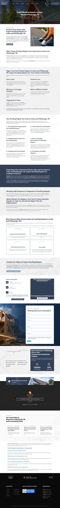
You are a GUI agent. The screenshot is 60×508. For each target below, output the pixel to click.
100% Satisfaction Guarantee (11, 362)
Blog (32, 3)
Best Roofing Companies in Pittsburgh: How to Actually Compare (14, 429)
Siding (8, 491)
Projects (27, 3)
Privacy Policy (17, 492)
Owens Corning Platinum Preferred (12, 360)
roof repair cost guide (46, 444)
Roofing (8, 489)
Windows (8, 495)
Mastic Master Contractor (22, 360)
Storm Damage (17, 489)
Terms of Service (17, 494)
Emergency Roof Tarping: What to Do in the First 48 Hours (30, 429)
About (17, 3)
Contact (37, 3)
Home (13, 3)
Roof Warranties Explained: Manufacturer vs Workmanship (46, 429)
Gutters (8, 492)
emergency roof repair (15, 445)
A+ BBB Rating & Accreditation (23, 362)
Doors (8, 494)
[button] (44, 398)
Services (22, 3)
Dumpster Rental (17, 491)
